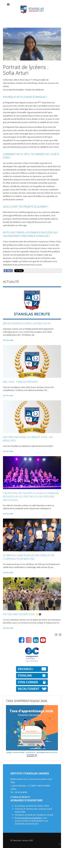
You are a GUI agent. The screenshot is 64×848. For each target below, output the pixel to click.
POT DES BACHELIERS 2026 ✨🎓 (22, 614)
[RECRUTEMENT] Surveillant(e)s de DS (26, 323)
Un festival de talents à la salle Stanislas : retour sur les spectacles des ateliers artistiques (31, 496)
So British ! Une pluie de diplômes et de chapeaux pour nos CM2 (28, 557)
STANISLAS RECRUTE (20, 797)
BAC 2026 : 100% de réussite (20, 381)
